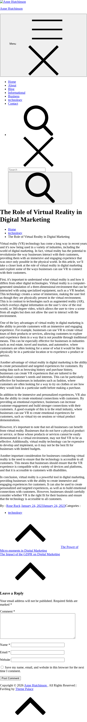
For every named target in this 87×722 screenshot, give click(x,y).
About (12, 85)
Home (12, 81)
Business (13, 96)
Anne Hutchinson (11, 8)
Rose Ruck (13, 505)
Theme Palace (24, 689)
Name (5, 644)
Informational (16, 92)
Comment (7, 611)
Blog (11, 89)
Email (5, 652)
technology (15, 100)
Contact (13, 103)
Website (5, 659)
